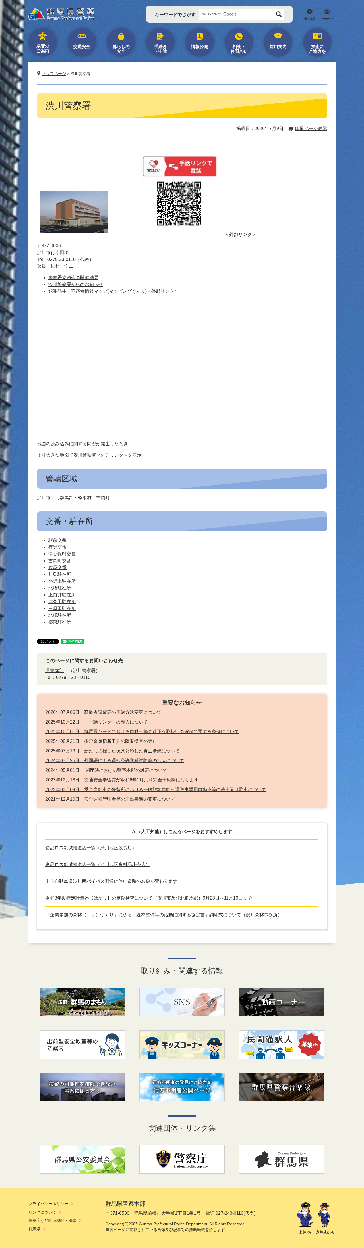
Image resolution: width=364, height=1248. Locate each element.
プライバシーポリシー (48, 1203)
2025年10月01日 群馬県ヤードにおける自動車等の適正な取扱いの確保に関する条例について (142, 731)
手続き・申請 (160, 49)
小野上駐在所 (62, 581)
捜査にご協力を (317, 49)
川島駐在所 (59, 574)
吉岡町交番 (59, 560)
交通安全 (81, 46)
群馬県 (34, 1229)
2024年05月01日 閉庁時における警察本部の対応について (106, 770)
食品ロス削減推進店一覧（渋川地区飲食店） (91, 847)
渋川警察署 (84, 455)
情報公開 (199, 46)
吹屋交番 (57, 567)
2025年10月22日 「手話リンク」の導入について (97, 722)
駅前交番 (57, 540)
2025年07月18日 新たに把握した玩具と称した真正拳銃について (113, 751)
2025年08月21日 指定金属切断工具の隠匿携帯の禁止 (101, 741)
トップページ (54, 73)
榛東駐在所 (59, 622)
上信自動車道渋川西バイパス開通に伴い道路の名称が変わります (111, 881)
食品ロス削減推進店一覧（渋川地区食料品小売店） (98, 864)
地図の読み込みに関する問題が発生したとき (82, 443)
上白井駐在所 (62, 594)
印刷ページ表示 (311, 128)
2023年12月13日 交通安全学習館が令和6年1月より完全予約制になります (122, 779)
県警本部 (55, 670)
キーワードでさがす (175, 14)
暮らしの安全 (121, 49)
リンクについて (42, 1212)
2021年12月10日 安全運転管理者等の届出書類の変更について (110, 799)
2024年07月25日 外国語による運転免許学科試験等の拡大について (115, 760)
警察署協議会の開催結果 (73, 277)
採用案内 (278, 46)
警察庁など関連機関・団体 (52, 1220)
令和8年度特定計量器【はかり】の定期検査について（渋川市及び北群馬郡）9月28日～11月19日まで (149, 898)
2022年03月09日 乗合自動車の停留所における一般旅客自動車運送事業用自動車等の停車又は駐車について (156, 789)
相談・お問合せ (238, 49)
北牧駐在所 (59, 588)
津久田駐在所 (62, 601)
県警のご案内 (42, 48)
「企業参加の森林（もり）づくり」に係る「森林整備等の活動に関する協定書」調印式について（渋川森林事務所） (164, 914)
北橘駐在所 (59, 615)
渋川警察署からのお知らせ (75, 284)
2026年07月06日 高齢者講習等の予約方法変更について (104, 712)
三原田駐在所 (62, 608)
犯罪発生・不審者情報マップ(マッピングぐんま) (97, 291)
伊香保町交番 (62, 553)
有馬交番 (57, 547)
